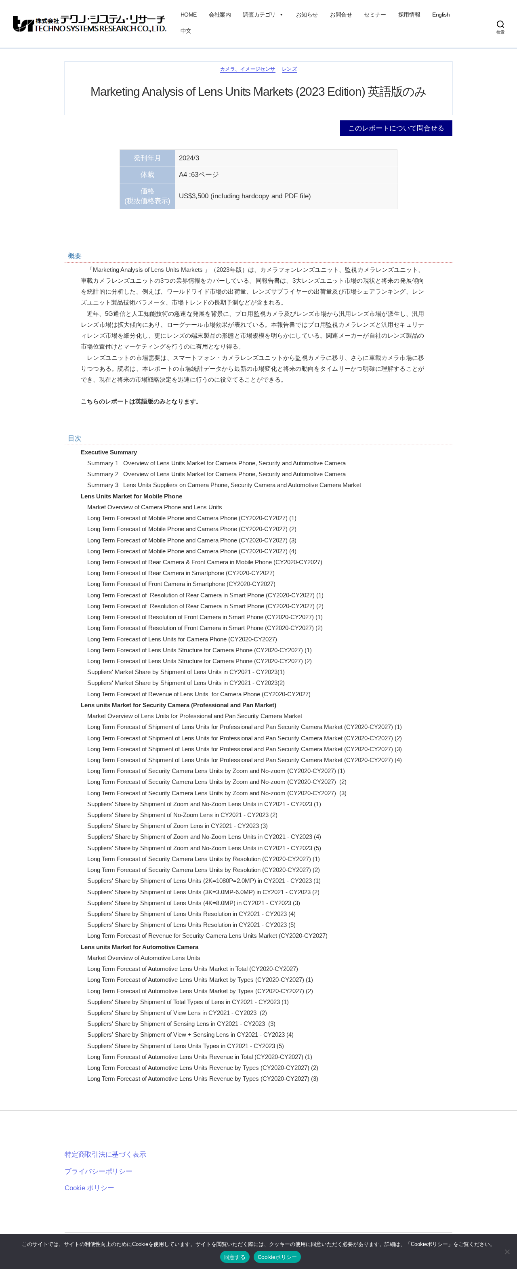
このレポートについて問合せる (396, 128)
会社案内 (220, 14)
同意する (235, 1257)
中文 (186, 30)
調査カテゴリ (259, 14)
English (441, 14)
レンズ (289, 69)
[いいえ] (507, 1252)
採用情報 (409, 14)
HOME (189, 14)
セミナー (375, 14)
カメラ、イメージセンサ (247, 69)
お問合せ (341, 14)
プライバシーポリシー (98, 1171)
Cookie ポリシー (89, 1188)
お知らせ (307, 14)
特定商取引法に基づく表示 (105, 1154)
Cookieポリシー (277, 1257)
